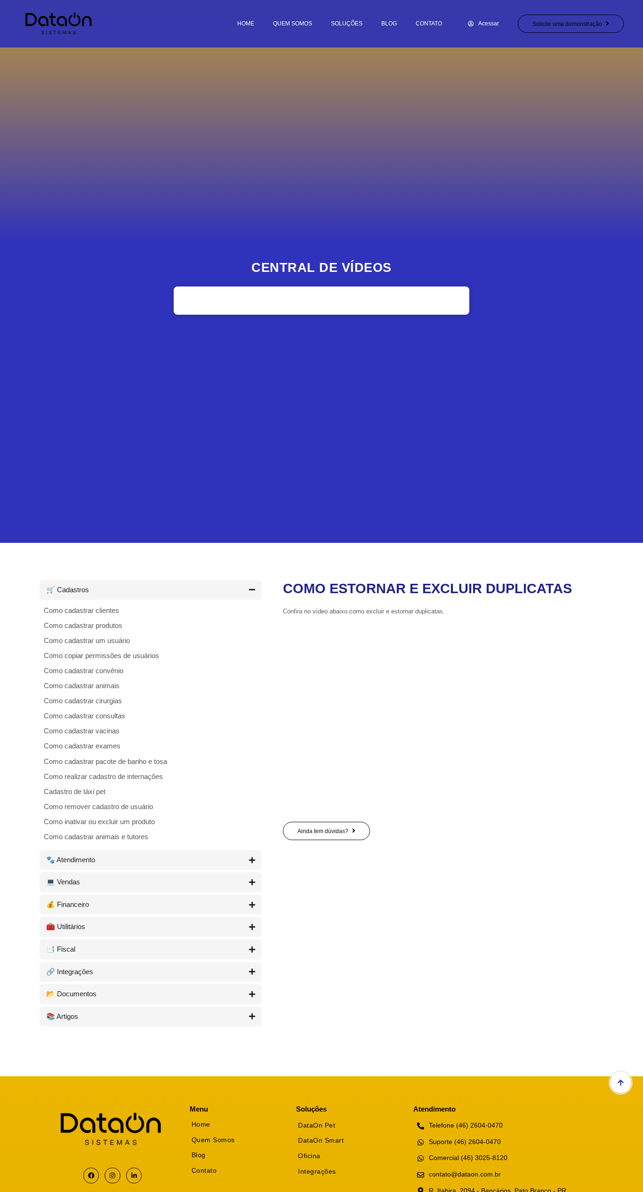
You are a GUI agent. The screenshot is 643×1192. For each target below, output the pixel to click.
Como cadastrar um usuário (87, 640)
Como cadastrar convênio (83, 671)
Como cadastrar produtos (83, 625)
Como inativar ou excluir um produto (99, 822)
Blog (389, 23)
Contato (429, 23)
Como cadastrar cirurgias (83, 701)
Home (245, 23)
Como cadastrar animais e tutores (96, 837)
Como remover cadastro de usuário (98, 807)
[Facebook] (91, 1176)
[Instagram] (112, 1176)
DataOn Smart (321, 1140)
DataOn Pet (316, 1125)
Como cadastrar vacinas (82, 731)
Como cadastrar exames (82, 746)
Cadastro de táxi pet (74, 791)
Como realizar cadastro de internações (103, 776)
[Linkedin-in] (134, 1176)
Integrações (317, 1171)
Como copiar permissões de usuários (101, 656)
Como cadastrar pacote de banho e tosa (105, 761)
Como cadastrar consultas (84, 716)
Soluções (346, 23)
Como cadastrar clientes (81, 610)
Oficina (309, 1156)
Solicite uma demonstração (567, 24)
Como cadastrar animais (82, 686)
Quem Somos (292, 23)
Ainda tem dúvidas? (322, 831)
